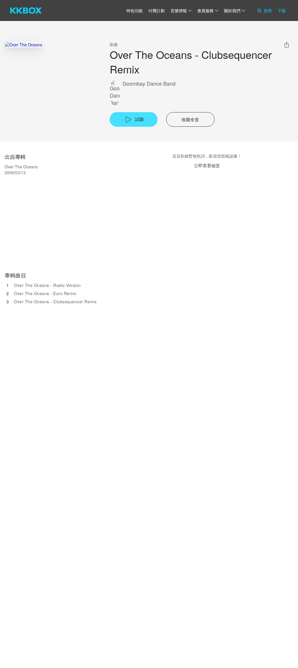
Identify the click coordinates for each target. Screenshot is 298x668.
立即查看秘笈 (207, 165)
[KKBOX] (25, 10)
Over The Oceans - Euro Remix (45, 293)
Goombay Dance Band (149, 83)
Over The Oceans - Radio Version (47, 285)
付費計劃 (156, 10)
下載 (282, 10)
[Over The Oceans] (23, 44)
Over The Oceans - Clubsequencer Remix (55, 301)
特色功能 (134, 10)
